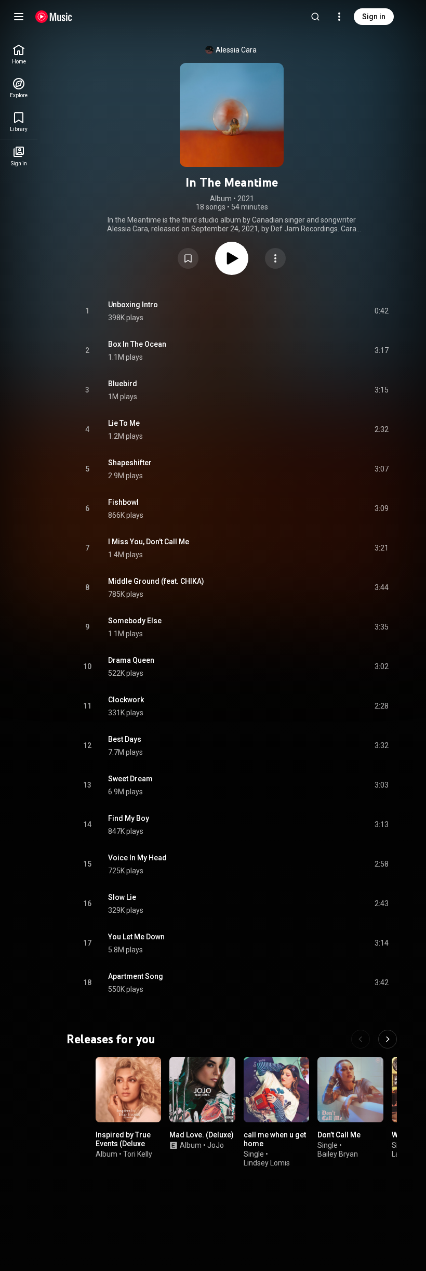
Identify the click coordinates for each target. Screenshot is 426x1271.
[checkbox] (381, 311)
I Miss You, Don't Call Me (148, 542)
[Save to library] (188, 258)
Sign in (373, 16)
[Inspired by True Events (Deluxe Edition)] (128, 1089)
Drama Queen (131, 660)
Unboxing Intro (133, 304)
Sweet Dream (130, 779)
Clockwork (126, 700)
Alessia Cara (236, 50)
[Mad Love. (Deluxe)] (202, 1089)
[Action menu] (275, 258)
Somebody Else (135, 621)
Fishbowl (123, 502)
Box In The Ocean (137, 344)
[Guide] (18, 16)
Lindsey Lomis (267, 1163)
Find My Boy (128, 818)
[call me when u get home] (276, 1089)
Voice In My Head (137, 858)
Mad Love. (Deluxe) (201, 1135)
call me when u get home (275, 1139)
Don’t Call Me (339, 1135)
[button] (188, 258)
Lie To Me (124, 423)
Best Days (124, 739)
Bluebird (122, 383)
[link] (18, 54)
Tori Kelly (137, 1154)
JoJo (215, 1145)
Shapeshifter (130, 462)
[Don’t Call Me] (350, 1089)
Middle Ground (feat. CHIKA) (156, 581)
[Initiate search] (315, 16)
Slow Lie (122, 897)
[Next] (387, 1039)
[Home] (53, 16)
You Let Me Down (136, 937)
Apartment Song (135, 976)
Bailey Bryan (337, 1154)
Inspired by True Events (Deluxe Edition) (123, 1144)
